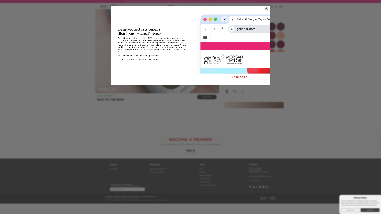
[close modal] (266, 8)
